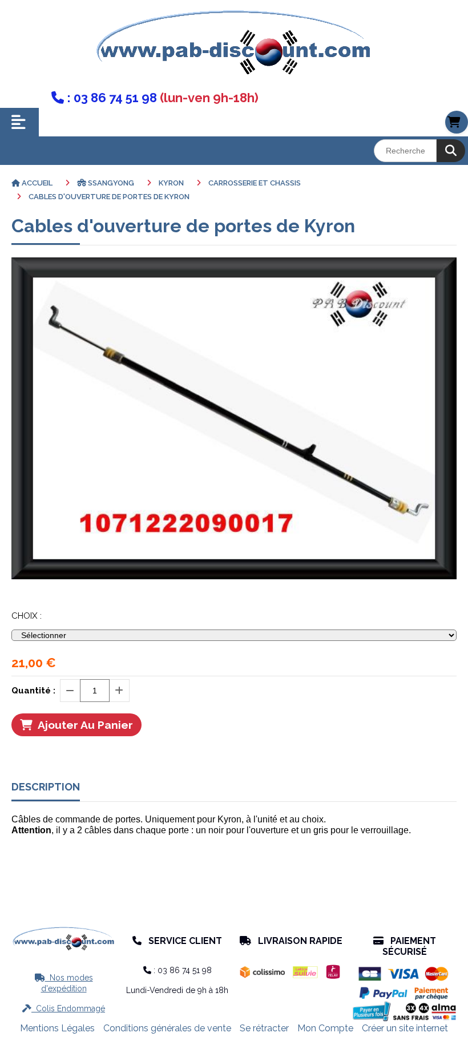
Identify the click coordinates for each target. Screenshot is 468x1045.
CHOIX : (26, 616)
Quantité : (33, 690)
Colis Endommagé (63, 1008)
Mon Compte (325, 1028)
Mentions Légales (57, 1028)
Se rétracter (264, 1028)
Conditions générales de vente (167, 1028)
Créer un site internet (405, 1028)
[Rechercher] (451, 150)
